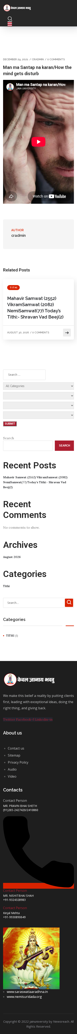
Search (8, 438)
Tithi (13, 287)
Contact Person (15, 890)
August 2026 (12, 557)
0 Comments (56, 59)
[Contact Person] (38, 886)
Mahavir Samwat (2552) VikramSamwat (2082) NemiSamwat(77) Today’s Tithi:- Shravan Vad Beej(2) (35, 308)
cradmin (38, 59)
